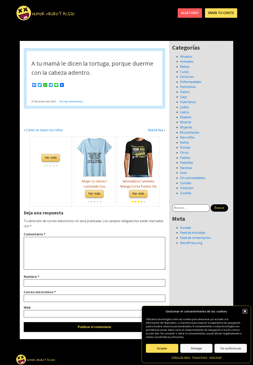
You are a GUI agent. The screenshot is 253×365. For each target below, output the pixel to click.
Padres (185, 158)
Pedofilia (186, 162)
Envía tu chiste (221, 13)
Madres (185, 117)
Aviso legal (215, 357)
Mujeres (186, 127)
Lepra (184, 112)
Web (27, 307)
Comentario (34, 234)
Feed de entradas (192, 232)
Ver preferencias (230, 348)
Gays (183, 97)
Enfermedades (190, 82)
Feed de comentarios (195, 238)
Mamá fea (155, 130)
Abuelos (186, 56)
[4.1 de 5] (144, 202)
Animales (187, 61)
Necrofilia (187, 137)
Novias (185, 147)
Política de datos (181, 357)
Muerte (185, 122)
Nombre (31, 276)
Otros (184, 152)
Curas (184, 72)
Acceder (186, 227)
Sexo (183, 173)
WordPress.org (191, 243)
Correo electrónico (40, 292)
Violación (187, 188)
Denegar (196, 348)
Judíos (184, 107)
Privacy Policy (199, 357)
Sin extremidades (192, 178)
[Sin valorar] (56, 166)
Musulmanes (189, 132)
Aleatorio (190, 13)
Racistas (186, 168)
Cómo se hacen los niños (44, 130)
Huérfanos (188, 102)
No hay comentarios (71, 101)
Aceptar (162, 348)
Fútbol (185, 92)
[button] (245, 311)
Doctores (187, 77)
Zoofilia (185, 193)
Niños (184, 142)
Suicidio (185, 183)
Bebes (184, 66)
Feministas (188, 87)
